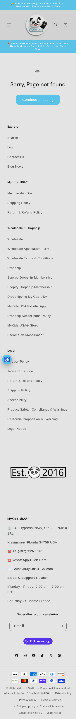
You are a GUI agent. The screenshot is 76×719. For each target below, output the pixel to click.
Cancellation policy (30, 712)
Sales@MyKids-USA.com (33, 569)
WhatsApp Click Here (30, 560)
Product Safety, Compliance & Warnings (37, 409)
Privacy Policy (18, 361)
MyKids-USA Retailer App (26, 306)
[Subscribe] (61, 626)
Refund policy (63, 693)
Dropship (14, 268)
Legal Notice (16, 428)
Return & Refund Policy (25, 212)
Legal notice (53, 712)
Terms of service (51, 700)
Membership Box (19, 193)
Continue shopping (38, 100)
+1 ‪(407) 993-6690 (27, 551)
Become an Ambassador (25, 335)
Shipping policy (26, 706)
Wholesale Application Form (28, 249)
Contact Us (15, 157)
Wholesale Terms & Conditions (30, 258)
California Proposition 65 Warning (32, 419)
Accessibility (17, 400)
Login (11, 147)
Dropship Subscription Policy (29, 316)
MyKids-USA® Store (22, 325)
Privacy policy (28, 700)
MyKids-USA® (25, 688)
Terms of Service (20, 371)
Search (12, 138)
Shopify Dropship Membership (29, 287)
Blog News (15, 166)
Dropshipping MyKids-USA (27, 296)
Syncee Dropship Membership (29, 277)
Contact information (52, 706)
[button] (9, 25)
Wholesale (15, 239)
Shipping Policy (19, 203)
